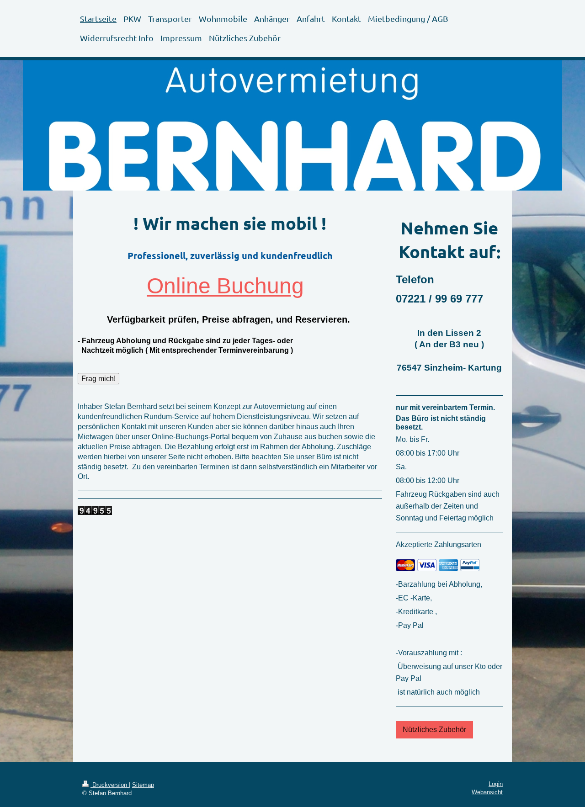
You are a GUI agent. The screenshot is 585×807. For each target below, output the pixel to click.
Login (496, 784)
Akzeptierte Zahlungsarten (438, 544)
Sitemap (143, 785)
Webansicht (487, 792)
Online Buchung (225, 286)
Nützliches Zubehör (434, 729)
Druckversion (109, 785)
